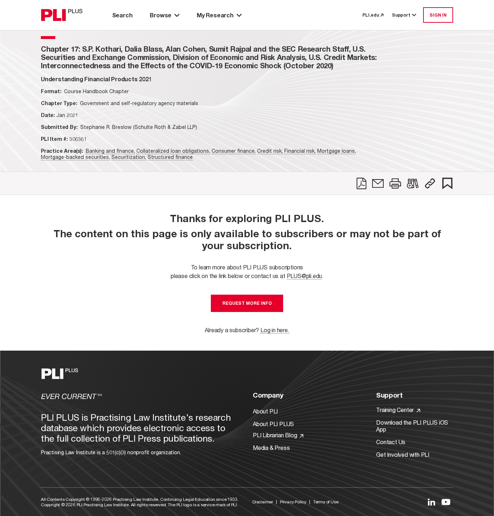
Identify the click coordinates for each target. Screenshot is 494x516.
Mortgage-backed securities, (75, 157)
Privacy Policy (293, 501)
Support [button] (401, 15)
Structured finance (170, 157)
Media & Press (271, 447)
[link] (361, 183)
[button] (430, 183)
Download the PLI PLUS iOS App (412, 426)
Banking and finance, (110, 151)
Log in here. (274, 329)
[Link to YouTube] (446, 502)
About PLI (265, 411)
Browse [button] (160, 15)
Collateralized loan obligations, (173, 151)
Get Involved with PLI (402, 454)
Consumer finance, (234, 151)
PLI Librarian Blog (275, 435)
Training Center (395, 409)
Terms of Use (325, 501)
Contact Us (390, 441)
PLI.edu (370, 15)
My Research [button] (215, 15)
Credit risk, (270, 151)
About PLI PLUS (273, 423)
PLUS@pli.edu (304, 275)
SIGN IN (438, 15)
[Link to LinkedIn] (431, 502)
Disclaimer (262, 501)
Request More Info (247, 303)
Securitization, (128, 157)
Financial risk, (300, 151)
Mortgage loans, (336, 151)
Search (122, 15)
